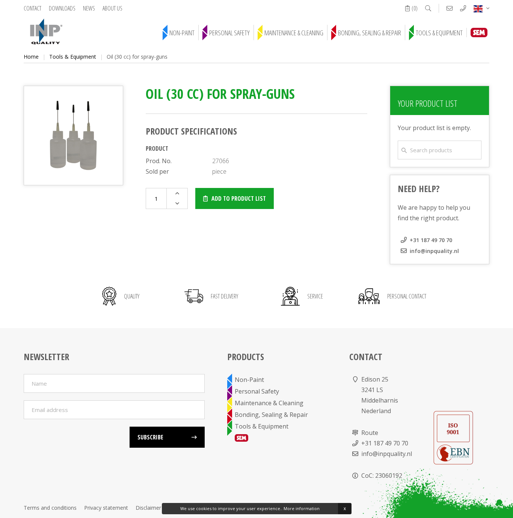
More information (302, 508)
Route (369, 433)
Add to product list (238, 198)
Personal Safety (229, 32)
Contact (32, 8)
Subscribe (150, 437)
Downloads (62, 8)
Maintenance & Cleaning (293, 32)
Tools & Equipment (439, 32)
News (89, 8)
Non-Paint (182, 32)
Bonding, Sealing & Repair (369, 32)
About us (112, 8)
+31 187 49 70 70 (431, 240)
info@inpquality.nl (434, 250)
